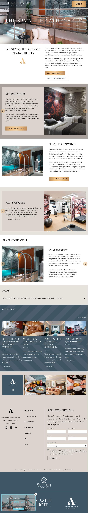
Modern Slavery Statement (52, 470)
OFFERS (64, 4)
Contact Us (28, 410)
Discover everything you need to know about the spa (32, 298)
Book (79, 4)
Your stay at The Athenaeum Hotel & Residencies (53, 343)
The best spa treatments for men (32, 342)
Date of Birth (51, 443)
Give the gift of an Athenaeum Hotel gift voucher (11, 343)
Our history (29, 422)
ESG (25, 439)
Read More (7, 366)
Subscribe (53, 458)
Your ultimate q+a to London (73, 340)
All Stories (83, 317)
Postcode (71, 436)
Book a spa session (55, 73)
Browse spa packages (16, 128)
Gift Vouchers (29, 427)
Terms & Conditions (34, 470)
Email (49, 436)
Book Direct (69, 470)
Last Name (72, 429)
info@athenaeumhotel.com (11, 418)
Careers (27, 433)
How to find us (30, 416)
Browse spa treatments (56, 78)
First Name (51, 429)
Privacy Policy (20, 470)
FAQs (26, 444)
